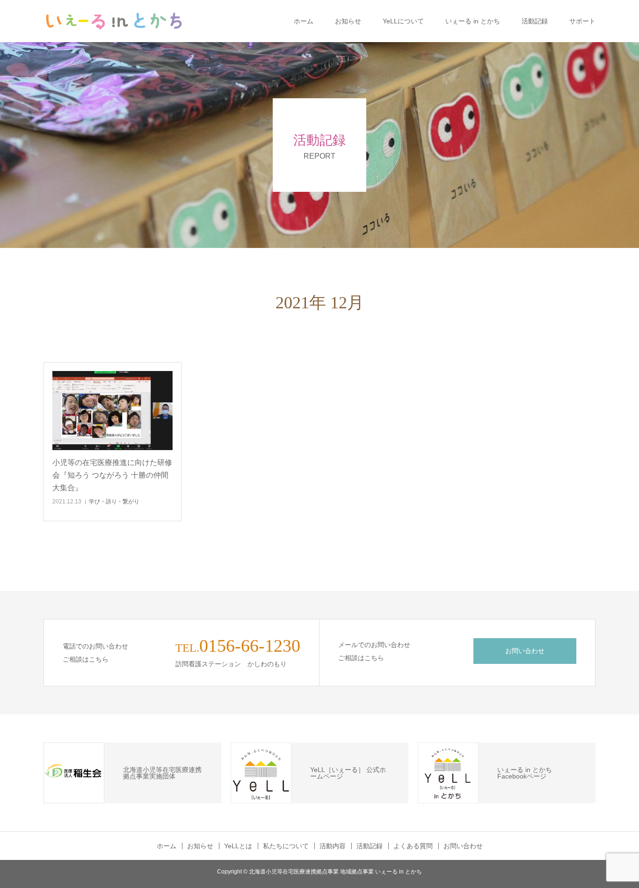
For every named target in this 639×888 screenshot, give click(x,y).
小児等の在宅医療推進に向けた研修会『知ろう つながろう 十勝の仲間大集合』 (112, 475)
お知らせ (348, 21)
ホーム (303, 21)
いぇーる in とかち (472, 21)
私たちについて (286, 846)
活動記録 (535, 21)
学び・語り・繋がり (114, 501)
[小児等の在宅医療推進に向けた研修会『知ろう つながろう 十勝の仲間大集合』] (112, 410)
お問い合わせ (525, 651)
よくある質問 (413, 846)
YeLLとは (238, 846)
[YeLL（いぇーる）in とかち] (114, 21)
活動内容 (333, 846)
